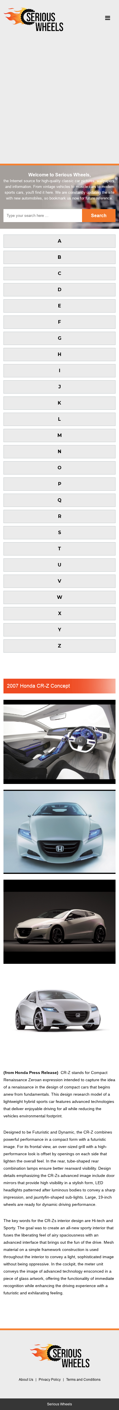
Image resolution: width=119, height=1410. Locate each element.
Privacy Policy (50, 1380)
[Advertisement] (59, 96)
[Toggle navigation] (107, 19)
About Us (26, 1380)
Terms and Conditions (83, 1380)
